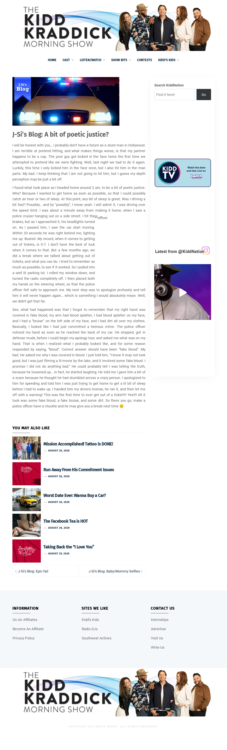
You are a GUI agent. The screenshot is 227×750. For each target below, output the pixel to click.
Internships (159, 620)
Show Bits (119, 60)
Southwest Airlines (96, 638)
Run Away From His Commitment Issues (78, 469)
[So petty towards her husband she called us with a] (182, 292)
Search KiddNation (169, 85)
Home (52, 60)
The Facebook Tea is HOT (65, 521)
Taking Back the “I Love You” (68, 546)
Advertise (158, 629)
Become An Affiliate (28, 629)
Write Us (157, 647)
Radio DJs (90, 629)
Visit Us (157, 638)
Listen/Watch (90, 60)
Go (203, 94)
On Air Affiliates (25, 620)
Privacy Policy (23, 638)
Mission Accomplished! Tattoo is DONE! (78, 443)
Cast (66, 60)
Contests (144, 60)
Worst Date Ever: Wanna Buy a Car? (74, 495)
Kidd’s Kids (166, 60)
